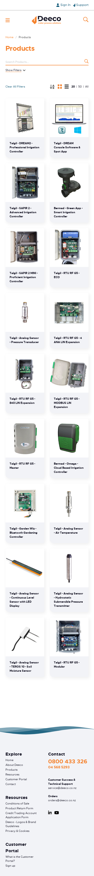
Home (9, 37)
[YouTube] (56, 813)
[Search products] (86, 62)
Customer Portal (16, 779)
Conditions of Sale (17, 803)
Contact (10, 784)
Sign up (10, 866)
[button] (7, 20)
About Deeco (14, 765)
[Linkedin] (50, 813)
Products (11, 770)
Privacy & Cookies (17, 831)
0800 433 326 (67, 761)
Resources (12, 774)
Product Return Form (19, 808)
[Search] (86, 20)
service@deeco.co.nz (62, 788)
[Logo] (46, 20)
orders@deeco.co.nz (62, 800)
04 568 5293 (59, 767)
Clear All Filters (15, 86)
